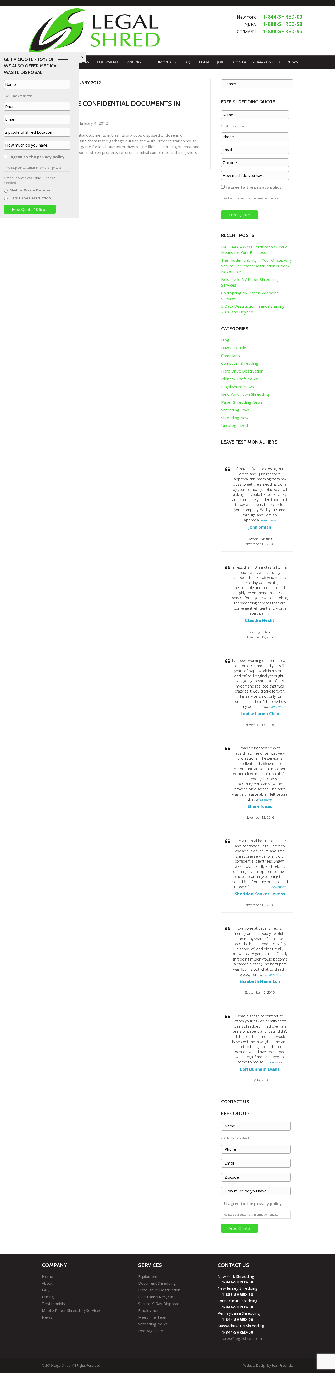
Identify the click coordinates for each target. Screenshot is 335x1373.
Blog (225, 339)
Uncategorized (234, 425)
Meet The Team (153, 1317)
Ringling (266, 539)
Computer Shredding (239, 363)
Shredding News (236, 417)
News (292, 62)
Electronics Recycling (157, 1296)
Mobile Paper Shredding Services (71, 1310)
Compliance (231, 355)
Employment (149, 1310)
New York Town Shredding (245, 394)
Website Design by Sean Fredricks (268, 1365)
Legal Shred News (237, 386)
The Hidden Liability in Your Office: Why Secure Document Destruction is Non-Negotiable (256, 266)
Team (203, 62)
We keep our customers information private (251, 198)
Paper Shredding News (242, 402)
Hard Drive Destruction (242, 371)
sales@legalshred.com (242, 1338)
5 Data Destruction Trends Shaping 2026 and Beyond (252, 309)
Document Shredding (157, 1283)
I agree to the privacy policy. (254, 187)
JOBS (221, 62)
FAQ (187, 62)
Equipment (108, 62)
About (47, 1283)
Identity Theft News (239, 378)
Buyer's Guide (233, 347)
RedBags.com (150, 1330)
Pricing (133, 62)
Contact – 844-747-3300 (256, 62)
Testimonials (162, 62)
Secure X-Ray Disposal (158, 1303)
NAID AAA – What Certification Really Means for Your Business (254, 249)
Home (47, 1276)
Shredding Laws (235, 409)
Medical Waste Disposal (30, 190)
